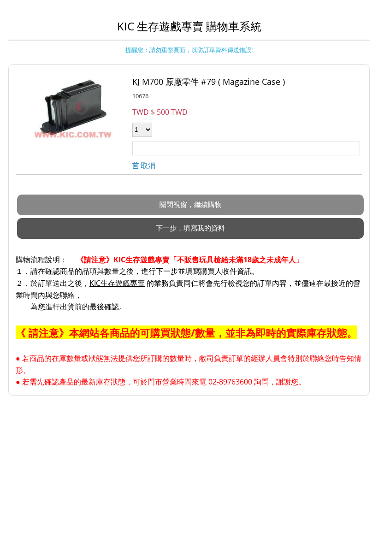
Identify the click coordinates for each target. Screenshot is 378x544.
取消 (147, 165)
